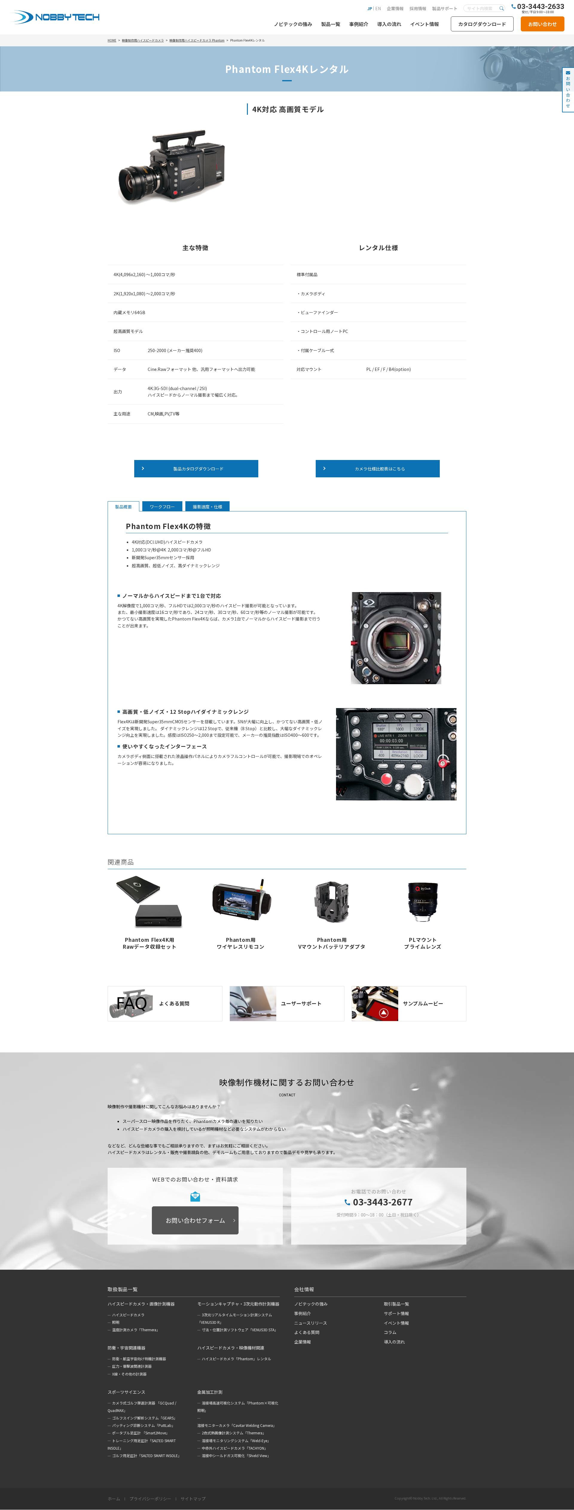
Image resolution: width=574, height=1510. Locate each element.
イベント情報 (424, 23)
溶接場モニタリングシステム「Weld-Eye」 (236, 1440)
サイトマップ (193, 1498)
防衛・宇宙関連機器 (126, 1348)
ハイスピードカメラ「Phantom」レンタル (236, 1358)
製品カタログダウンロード (198, 469)
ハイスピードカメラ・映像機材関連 (230, 1348)
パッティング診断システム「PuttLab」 (143, 1425)
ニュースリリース (310, 1323)
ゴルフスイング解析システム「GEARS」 (144, 1417)
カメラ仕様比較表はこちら (380, 469)
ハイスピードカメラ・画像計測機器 (141, 1304)
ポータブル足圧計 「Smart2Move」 (141, 1432)
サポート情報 (396, 1313)
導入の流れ (389, 23)
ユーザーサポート (301, 1003)
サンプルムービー (423, 1003)
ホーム (114, 1498)
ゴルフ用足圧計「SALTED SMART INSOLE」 (146, 1455)
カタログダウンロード (482, 23)
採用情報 (418, 8)
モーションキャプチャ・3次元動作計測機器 (238, 1304)
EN (378, 8)
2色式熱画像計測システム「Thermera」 (234, 1432)
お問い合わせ (542, 23)
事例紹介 (358, 23)
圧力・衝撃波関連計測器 (132, 1366)
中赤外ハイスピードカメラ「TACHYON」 (235, 1448)
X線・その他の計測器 (129, 1373)
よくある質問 (174, 1003)
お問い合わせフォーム (195, 1220)
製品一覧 (330, 23)
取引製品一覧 (396, 1304)
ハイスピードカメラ (128, 1314)
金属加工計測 (209, 1392)
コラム (390, 1332)
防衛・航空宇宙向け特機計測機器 (139, 1358)
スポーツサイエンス (126, 1392)
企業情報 (395, 8)
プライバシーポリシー (150, 1498)
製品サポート (444, 8)
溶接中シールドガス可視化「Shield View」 (236, 1455)
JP (369, 8)
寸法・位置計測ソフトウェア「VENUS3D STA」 (240, 1329)
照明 (115, 1322)
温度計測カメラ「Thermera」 (136, 1329)
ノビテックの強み (293, 23)
